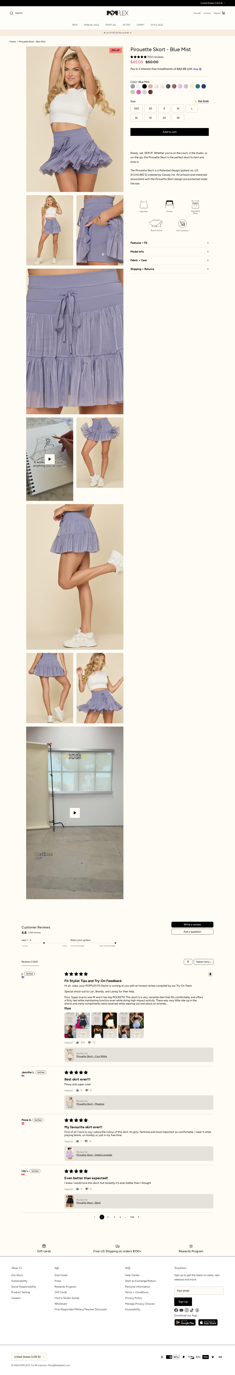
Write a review (192, 924)
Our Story (17, 1275)
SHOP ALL (111, 24)
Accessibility (132, 1309)
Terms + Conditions (136, 1292)
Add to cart (169, 131)
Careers (16, 1298)
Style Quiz (157, 24)
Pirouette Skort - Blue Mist (32, 41)
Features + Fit (138, 242)
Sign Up (183, 1301)
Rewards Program (65, 1286)
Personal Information (137, 1286)
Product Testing (20, 1292)
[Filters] (188, 962)
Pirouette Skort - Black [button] (88, 1202)
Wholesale (61, 1303)
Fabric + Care (138, 260)
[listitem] (169, 177)
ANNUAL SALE (91, 24)
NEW (75, 24)
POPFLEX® (24, 1365)
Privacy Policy (133, 1298)
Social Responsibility (23, 1286)
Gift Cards (61, 1292)
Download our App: (186, 1315)
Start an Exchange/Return (140, 1280)
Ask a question (192, 931)
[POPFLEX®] (117, 13)
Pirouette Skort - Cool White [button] (91, 1056)
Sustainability (19, 1280)
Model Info (137, 251)
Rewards (197, 13)
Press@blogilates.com (59, 1365)
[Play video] (50, 459)
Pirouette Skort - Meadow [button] (90, 1103)
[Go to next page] (139, 1217)
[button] (117, 33)
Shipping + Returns (142, 269)
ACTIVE (126, 24)
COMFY (140, 24)
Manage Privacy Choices (140, 1303)
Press (58, 1280)
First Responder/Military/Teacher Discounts (81, 1309)
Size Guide (61, 1275)
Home (13, 41)
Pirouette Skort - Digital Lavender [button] (94, 1154)
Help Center (132, 1275)
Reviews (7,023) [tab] (30, 961)
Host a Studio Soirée (67, 1298)
